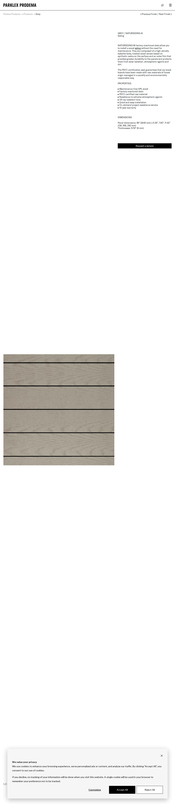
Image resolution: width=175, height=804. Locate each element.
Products (28, 14)
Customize (95, 789)
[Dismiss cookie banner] (161, 755)
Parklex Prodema (12, 14)
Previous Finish (149, 14)
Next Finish (164, 14)
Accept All (122, 789)
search (162, 5)
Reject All (150, 789)
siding (138, 48)
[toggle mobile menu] (170, 5)
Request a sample (145, 146)
